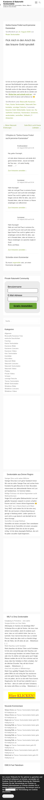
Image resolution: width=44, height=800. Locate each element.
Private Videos (10, 374)
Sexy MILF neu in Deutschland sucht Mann (19, 506)
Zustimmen (8, 796)
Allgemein (8, 333)
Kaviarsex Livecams (12, 348)
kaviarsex (34, 113)
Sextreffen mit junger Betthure (15, 521)
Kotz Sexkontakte (11, 353)
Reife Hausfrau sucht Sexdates (15, 646)
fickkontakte (21, 110)
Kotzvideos (8, 358)
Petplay (7, 371)
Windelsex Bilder (10, 386)
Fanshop (8, 341)
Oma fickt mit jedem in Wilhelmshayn (17, 668)
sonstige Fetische (19, 107)
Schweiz (7, 376)
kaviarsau (17, 113)
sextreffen (19, 115)
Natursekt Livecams (11, 363)
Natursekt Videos (10, 368)
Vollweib (27, 115)
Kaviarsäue (25, 113)
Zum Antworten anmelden (16, 171)
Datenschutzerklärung (16, 787)
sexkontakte (10, 115)
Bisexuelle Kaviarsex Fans (14, 336)
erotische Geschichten (12, 338)
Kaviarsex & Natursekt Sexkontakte (13, 3)
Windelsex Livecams (12, 389)
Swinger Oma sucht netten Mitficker (17, 478)
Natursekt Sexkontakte (12, 366)
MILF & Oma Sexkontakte (17, 617)
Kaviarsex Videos (11, 351)
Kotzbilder (8, 356)
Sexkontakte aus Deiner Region (20, 474)
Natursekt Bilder (10, 361)
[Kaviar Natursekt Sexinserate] (22, 13)
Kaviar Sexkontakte (17, 104)
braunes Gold (11, 110)
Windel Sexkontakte (11, 383)
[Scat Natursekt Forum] (21, 609)
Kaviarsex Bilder (10, 346)
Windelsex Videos (11, 391)
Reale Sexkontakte (13, 34)
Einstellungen (10, 790)
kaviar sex (30, 110)
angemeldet (17, 262)
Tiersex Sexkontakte (12, 381)
